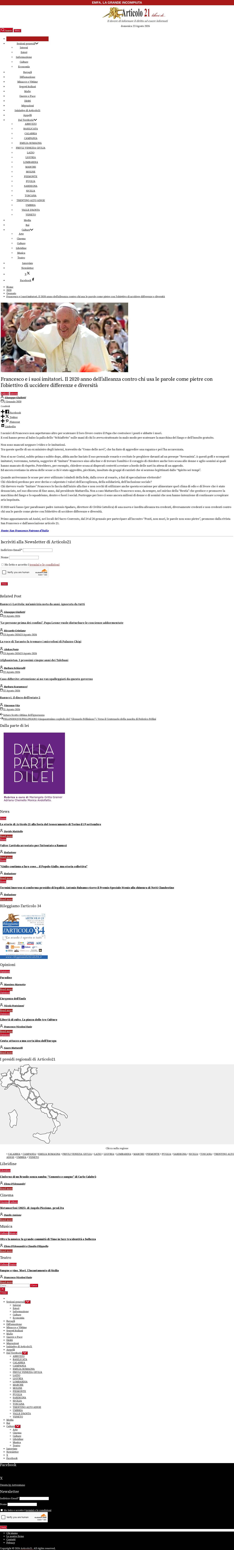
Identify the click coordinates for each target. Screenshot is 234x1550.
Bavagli (27, 72)
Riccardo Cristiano (14, 630)
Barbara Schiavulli (14, 668)
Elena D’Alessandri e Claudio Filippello (26, 1246)
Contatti (10, 1539)
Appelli (27, 115)
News (3, 818)
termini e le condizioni (44, 565)
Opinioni (5, 971)
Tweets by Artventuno (12, 1485)
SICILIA (30, 190)
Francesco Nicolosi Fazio (18, 1026)
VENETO (31, 214)
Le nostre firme (15, 1536)
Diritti (27, 101)
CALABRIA (31, 133)
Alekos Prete (11, 649)
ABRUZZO (31, 124)
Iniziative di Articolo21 (27, 110)
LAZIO (30, 152)
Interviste (27, 263)
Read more (6, 836)
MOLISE (30, 171)
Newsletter (27, 268)
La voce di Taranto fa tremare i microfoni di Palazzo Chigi (40, 641)
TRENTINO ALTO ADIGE (31, 200)
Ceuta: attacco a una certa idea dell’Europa (28, 1041)
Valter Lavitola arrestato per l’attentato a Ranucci (33, 845)
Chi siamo (12, 1533)
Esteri (24, 52)
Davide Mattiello (13, 831)
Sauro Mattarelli (13, 1048)
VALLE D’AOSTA (31, 210)
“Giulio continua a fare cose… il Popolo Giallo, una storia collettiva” (43, 866)
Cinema (21, 238)
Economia (24, 66)
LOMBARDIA (30, 162)
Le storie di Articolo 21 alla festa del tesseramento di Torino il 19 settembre (50, 824)
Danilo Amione (12, 1215)
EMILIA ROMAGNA (31, 143)
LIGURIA (30, 157)
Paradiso (6, 977)
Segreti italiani (27, 86)
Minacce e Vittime (27, 81)
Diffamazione (27, 77)
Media (27, 220)
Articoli (5, 393)
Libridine (21, 248)
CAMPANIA (30, 138)
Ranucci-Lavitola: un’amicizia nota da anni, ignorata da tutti (42, 604)
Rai (27, 225)
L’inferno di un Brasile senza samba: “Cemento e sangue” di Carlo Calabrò (48, 1176)
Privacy (10, 1542)
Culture (24, 62)
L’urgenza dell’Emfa (13, 998)
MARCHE (30, 167)
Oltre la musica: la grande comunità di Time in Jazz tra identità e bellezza (48, 1239)
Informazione (24, 57)
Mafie (27, 91)
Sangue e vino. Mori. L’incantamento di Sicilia (29, 1270)
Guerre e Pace (27, 96)
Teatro (21, 257)
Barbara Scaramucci (15, 686)
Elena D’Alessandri (14, 1183)
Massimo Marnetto (14, 984)
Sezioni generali (26, 43)
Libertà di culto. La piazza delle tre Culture (28, 1019)
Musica (21, 253)
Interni (24, 47)
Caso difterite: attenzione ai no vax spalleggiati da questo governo (46, 679)
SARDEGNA (30, 186)
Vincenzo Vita (12, 705)
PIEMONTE (30, 176)
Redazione (10, 852)
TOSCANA (30, 195)
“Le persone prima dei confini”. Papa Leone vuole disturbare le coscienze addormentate (61, 623)
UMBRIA (31, 205)
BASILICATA (30, 128)
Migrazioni (27, 105)
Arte (21, 233)
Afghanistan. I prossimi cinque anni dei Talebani (34, 660)
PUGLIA (30, 181)
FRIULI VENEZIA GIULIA (30, 147)
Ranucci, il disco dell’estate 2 (20, 697)
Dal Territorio (26, 120)
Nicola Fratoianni (14, 1005)
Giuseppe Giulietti (15, 397)
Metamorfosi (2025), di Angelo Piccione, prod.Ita (32, 1208)
